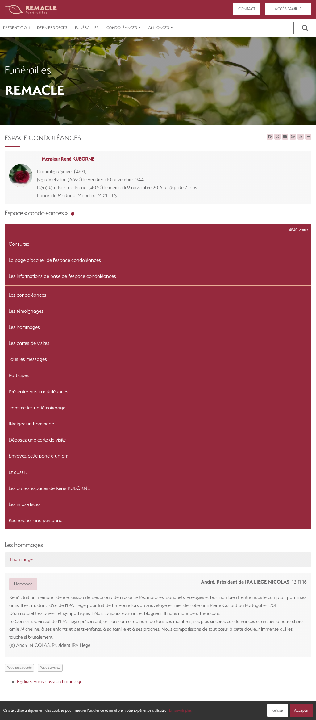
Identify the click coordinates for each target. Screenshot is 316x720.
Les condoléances (27, 295)
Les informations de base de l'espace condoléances (62, 276)
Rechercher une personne (35, 520)
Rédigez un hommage (31, 424)
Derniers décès (52, 27)
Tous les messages (28, 359)
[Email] (285, 137)
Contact (246, 8)
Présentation (16, 27)
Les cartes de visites (29, 343)
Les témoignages (26, 311)
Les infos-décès (24, 504)
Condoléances (121, 27)
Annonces (158, 27)
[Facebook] (270, 137)
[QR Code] (300, 137)
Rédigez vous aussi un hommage (49, 681)
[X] (277, 137)
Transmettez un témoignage (37, 408)
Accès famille (288, 8)
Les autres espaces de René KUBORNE (49, 488)
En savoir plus (180, 710)
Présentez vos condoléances (38, 392)
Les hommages (24, 327)
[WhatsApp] (293, 137)
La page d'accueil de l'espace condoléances (55, 260)
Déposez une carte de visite (37, 440)
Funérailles (87, 27)
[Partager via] (308, 137)
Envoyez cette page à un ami (39, 456)
